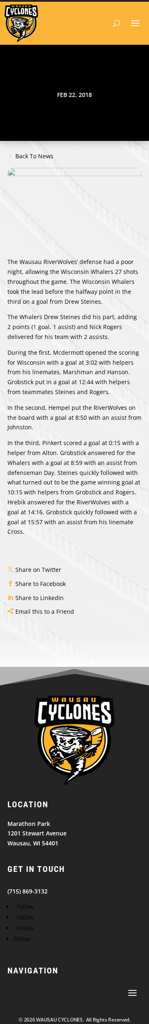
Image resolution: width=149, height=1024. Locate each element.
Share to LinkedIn (39, 598)
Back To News (34, 156)
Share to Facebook (40, 584)
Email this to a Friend (44, 611)
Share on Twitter (38, 570)
